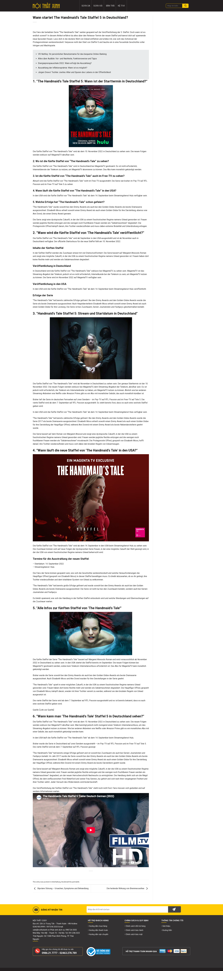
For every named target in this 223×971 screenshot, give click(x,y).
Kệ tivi (121, 6)
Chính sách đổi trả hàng (135, 926)
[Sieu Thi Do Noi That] (54, 6)
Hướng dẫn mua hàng (98, 926)
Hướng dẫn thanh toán (98, 930)
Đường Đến (167, 930)
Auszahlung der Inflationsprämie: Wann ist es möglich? (62, 68)
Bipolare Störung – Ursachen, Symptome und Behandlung (63, 888)
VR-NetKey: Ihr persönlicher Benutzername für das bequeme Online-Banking (72, 54)
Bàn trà (110, 6)
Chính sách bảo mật (134, 934)
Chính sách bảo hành (134, 930)
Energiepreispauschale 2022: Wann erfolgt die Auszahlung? (65, 63)
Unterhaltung (56, 882)
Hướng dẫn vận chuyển (98, 934)
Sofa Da (86, 6)
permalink (75, 882)
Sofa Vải (98, 6)
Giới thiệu (166, 926)
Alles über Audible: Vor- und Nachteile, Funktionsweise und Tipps (67, 58)
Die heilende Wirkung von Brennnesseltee (126, 888)
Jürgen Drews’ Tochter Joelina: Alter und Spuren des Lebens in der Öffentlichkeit (74, 72)
